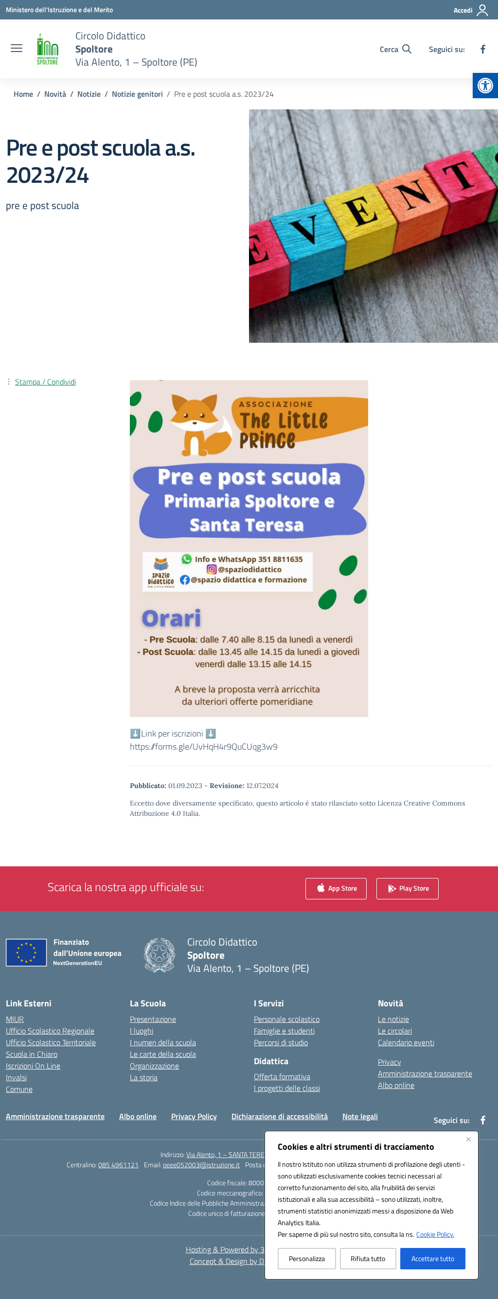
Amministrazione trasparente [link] (425, 1073)
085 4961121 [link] (118, 1164)
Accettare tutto (432, 1258)
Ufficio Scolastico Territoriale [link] (51, 1042)
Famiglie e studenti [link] (284, 1030)
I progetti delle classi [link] (287, 1088)
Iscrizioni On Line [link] (33, 1065)
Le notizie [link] (393, 1019)
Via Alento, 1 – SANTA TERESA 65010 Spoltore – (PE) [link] (262, 1154)
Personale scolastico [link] (287, 1019)
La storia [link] (144, 1077)
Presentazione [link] (153, 1019)
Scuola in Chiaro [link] (31, 1054)
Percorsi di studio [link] (281, 1042)
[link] (485, 85)
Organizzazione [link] (154, 1065)
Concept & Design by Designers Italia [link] (249, 1261)
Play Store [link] (413, 887)
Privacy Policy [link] (194, 1116)
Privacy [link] (389, 1062)
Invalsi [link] (16, 1077)
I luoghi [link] (141, 1030)
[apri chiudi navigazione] (16, 49)
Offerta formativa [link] (282, 1076)
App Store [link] (342, 887)
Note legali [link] (360, 1116)
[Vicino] (468, 1139)
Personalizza (307, 1258)
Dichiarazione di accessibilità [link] (279, 1116)
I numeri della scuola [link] (163, 1042)
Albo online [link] (396, 1085)
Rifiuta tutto (368, 1258)
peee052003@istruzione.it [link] (201, 1164)
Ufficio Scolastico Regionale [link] (50, 1030)
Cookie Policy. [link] (435, 1234)
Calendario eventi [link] (406, 1042)
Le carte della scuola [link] (163, 1054)
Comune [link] (19, 1089)
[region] (372, 1205)
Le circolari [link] (395, 1030)
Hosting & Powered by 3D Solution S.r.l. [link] (249, 1249)
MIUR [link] (15, 1019)
